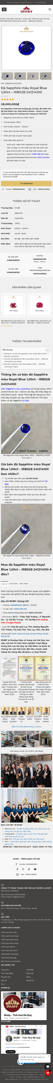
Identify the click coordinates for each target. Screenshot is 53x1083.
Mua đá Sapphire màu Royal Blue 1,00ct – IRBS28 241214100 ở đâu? (24, 365)
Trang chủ (5, 970)
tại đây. (25, 400)
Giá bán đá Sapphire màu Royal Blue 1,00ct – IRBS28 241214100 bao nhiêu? (26, 360)
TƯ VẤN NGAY (26, 183)
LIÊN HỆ (4, 584)
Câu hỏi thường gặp (9, 958)
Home (2, 19)
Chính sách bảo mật (9, 932)
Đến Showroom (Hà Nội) (10, 961)
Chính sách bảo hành (9, 950)
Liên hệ (4, 980)
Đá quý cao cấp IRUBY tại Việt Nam (28, 839)
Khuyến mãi (5, 977)
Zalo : (41, 189)
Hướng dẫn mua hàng (9, 954)
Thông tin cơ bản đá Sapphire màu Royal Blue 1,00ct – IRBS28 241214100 (26, 355)
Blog (28, 977)
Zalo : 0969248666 (29, 874)
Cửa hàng (10, 19)
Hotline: (15, 189)
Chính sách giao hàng (9, 940)
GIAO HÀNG (13, 584)
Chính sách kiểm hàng (9, 943)
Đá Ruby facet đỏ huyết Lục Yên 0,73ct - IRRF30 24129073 (13, 322)
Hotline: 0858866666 (28, 864)
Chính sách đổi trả (8, 947)
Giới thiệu (30, 970)
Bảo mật (29, 973)
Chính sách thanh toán (10, 936)
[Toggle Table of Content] (46, 350)
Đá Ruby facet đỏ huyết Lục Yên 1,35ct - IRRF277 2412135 (39, 322)
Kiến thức (30, 980)
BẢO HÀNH (24, 584)
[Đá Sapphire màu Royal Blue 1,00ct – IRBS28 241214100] (7, 76)
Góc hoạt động (7, 973)
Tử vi (3, 984)
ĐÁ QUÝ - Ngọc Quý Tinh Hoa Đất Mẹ (31, 19)
